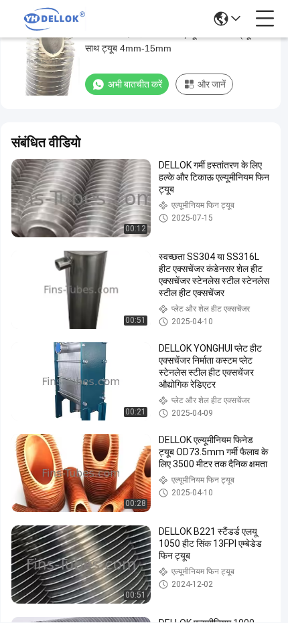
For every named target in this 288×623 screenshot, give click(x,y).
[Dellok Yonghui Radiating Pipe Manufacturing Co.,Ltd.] (55, 19)
